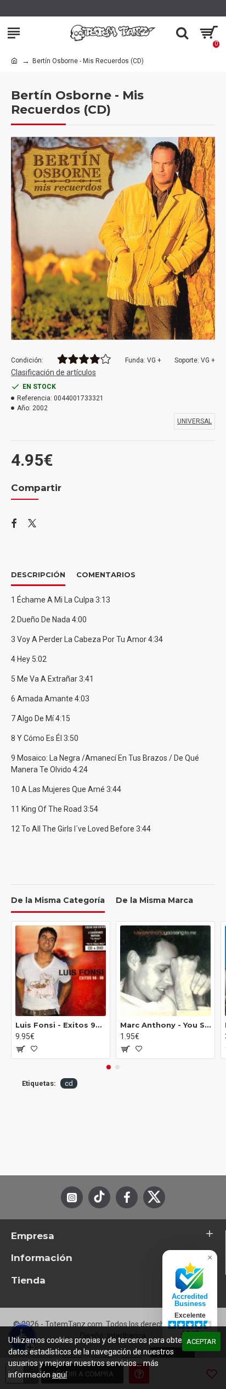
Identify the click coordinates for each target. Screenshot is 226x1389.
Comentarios (105, 574)
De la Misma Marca (154, 900)
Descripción (38, 574)
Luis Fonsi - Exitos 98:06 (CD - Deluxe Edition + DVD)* (60, 1024)
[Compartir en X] (32, 524)
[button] (108, 1067)
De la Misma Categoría (58, 900)
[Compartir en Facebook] (14, 524)
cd (69, 1083)
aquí (59, 1374)
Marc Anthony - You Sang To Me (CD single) (165, 1024)
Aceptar (201, 1341)
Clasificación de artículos (53, 372)
